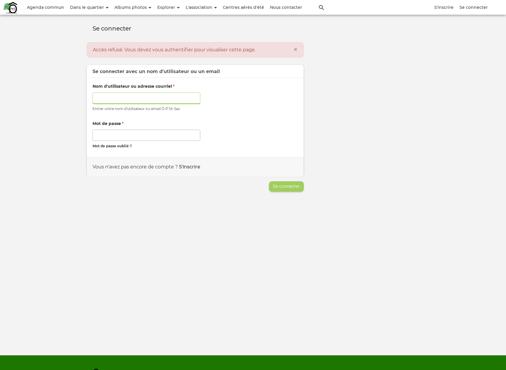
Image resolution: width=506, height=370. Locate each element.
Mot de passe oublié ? (112, 146)
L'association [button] (199, 7)
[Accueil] (10, 7)
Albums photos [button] (131, 7)
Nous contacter (286, 7)
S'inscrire (444, 7)
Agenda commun (45, 7)
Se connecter (473, 7)
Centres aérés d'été (243, 7)
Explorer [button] (166, 7)
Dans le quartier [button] (87, 7)
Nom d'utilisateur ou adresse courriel (134, 86)
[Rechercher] (321, 7)
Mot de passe (108, 123)
